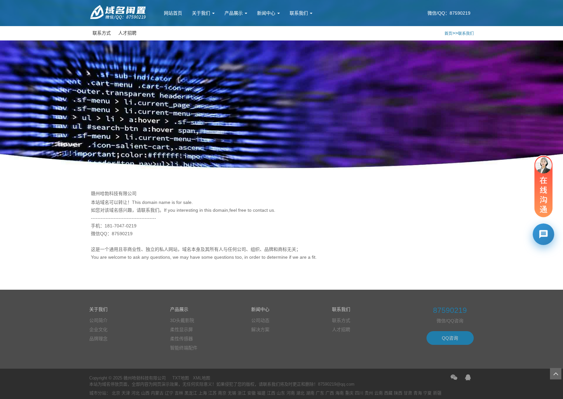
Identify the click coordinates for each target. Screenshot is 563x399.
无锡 (232, 393)
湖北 (300, 393)
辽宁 (169, 393)
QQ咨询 (450, 338)
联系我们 (299, 13)
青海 (417, 393)
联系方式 (102, 33)
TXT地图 (180, 378)
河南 (290, 393)
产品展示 (234, 13)
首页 (448, 33)
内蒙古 (157, 393)
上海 (202, 393)
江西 (271, 393)
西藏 (388, 393)
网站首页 (173, 13)
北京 (116, 393)
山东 (281, 393)
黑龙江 (190, 393)
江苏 (212, 393)
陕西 (398, 393)
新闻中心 (267, 13)
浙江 (242, 393)
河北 (135, 393)
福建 (261, 393)
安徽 (251, 393)
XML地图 (201, 378)
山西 (145, 393)
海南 (339, 393)
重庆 (349, 393)
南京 (222, 393)
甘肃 (408, 393)
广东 (320, 393)
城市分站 (97, 393)
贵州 (369, 393)
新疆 (437, 393)
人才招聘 (127, 33)
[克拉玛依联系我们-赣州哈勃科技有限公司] (118, 18)
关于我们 (201, 13)
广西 (329, 393)
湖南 (310, 393)
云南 (378, 393)
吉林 (179, 393)
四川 (359, 393)
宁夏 (427, 393)
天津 (126, 393)
